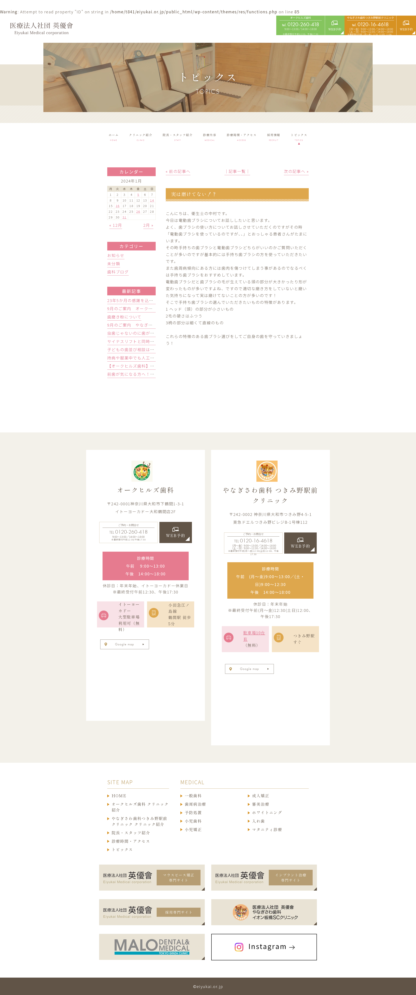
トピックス (122, 850)
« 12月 (115, 225)
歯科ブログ (118, 272)
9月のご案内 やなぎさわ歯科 (136, 325)
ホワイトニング (267, 813)
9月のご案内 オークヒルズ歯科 (138, 308)
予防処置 (193, 813)
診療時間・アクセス (131, 841)
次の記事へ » (296, 171)
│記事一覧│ (237, 171)
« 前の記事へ (178, 171)
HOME (119, 796)
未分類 (113, 263)
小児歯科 (193, 821)
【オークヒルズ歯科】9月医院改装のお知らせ (151, 366)
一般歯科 (193, 796)
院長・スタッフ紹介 (131, 833)
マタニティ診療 (267, 830)
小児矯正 (193, 830)
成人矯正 (260, 796)
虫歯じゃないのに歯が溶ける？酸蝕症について (152, 333)
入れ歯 (258, 821)
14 (152, 200)
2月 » (148, 225)
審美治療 (260, 804)
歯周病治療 (195, 804)
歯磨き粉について (124, 317)
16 (118, 205)
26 (138, 211)
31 (125, 217)
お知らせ (115, 255)
